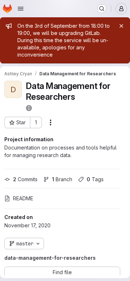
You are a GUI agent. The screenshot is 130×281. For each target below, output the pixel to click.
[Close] (121, 26)
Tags (95, 179)
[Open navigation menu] (20, 8)
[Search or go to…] (102, 8)
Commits (25, 179)
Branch (62, 179)
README (23, 198)
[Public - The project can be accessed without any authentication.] (29, 108)
